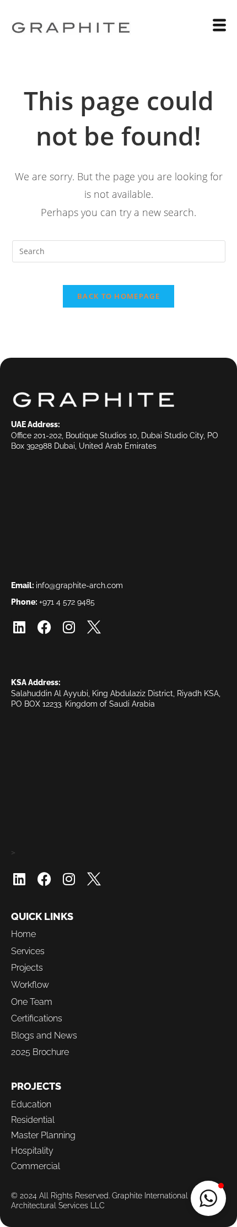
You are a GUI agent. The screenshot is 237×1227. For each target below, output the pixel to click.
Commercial (35, 1166)
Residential (33, 1120)
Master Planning (43, 1135)
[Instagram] (69, 626)
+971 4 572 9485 (67, 602)
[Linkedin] (19, 626)
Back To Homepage (118, 296)
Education (31, 1104)
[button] (208, 1198)
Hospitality (32, 1150)
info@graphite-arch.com (79, 585)
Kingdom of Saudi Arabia (110, 703)
